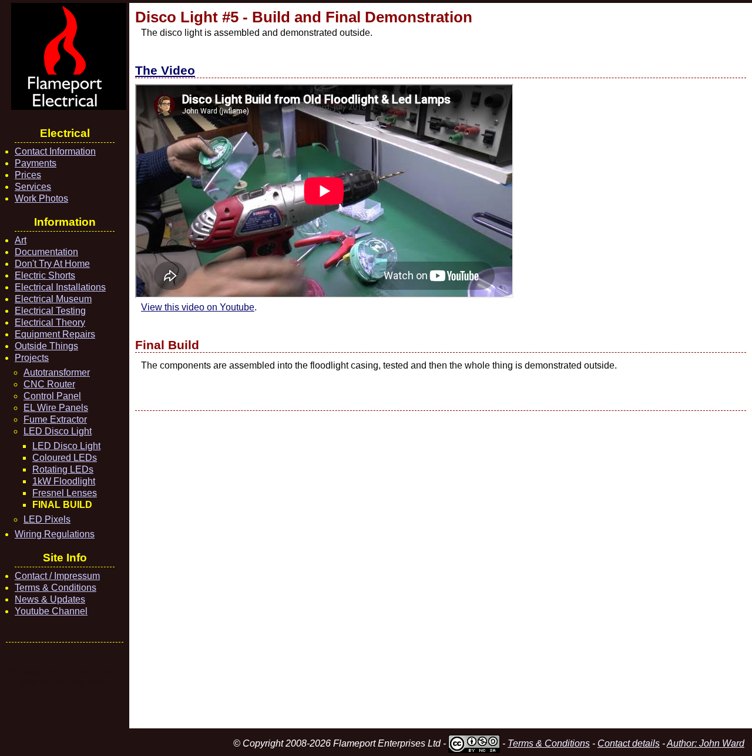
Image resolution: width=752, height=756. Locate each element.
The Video (165, 70)
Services (33, 187)
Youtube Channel (51, 611)
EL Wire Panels (56, 408)
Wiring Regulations (55, 534)
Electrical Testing (50, 311)
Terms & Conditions (55, 588)
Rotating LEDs (62, 469)
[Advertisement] (440, 569)
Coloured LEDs (64, 458)
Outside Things (46, 346)
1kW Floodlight (63, 481)
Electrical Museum (53, 299)
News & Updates (50, 599)
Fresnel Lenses (64, 493)
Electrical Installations (60, 287)
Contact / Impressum (57, 576)
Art (20, 240)
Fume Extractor (55, 419)
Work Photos (41, 198)
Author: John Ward (705, 743)
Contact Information (55, 151)
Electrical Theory (50, 322)
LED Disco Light (58, 431)
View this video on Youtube (197, 307)
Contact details (628, 743)
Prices (28, 175)
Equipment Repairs (55, 334)
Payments (35, 163)
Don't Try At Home (52, 264)
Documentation (46, 252)
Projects (32, 358)
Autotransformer (57, 372)
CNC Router (49, 384)
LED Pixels (47, 519)
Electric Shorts (45, 275)
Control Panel (52, 396)
